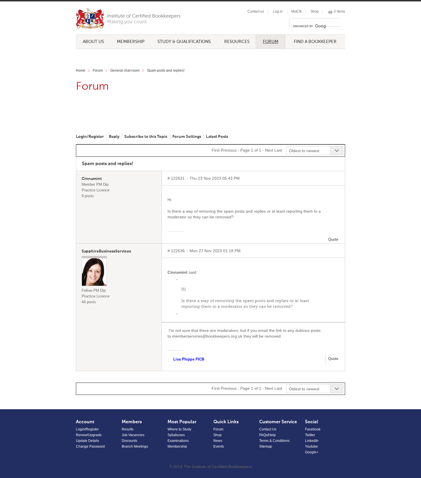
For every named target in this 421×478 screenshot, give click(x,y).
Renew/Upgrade (89, 435)
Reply (114, 137)
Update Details (87, 441)
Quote (333, 239)
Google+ (311, 452)
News (217, 441)
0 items (339, 11)
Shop (314, 11)
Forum (270, 42)
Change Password (90, 446)
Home (80, 70)
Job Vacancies (133, 435)
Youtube (311, 446)
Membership (130, 42)
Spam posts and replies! (165, 70)
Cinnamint (92, 179)
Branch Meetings (135, 446)
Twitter (310, 435)
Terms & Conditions (274, 441)
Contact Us (267, 429)
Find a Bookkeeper (315, 42)
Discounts (129, 441)
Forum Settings (186, 137)
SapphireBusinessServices (106, 251)
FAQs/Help (267, 435)
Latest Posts (217, 137)
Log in (278, 11)
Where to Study (179, 429)
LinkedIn (311, 441)
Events (218, 446)
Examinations (178, 441)
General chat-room (124, 70)
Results (127, 429)
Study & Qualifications (184, 42)
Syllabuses (176, 435)
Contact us (255, 11)
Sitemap (265, 446)
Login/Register (90, 137)
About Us (93, 42)
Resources (236, 42)
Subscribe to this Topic (146, 137)
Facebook (312, 429)
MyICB (296, 11)
